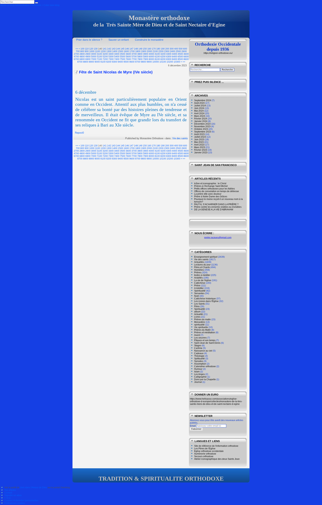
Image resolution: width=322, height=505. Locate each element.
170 (154, 49)
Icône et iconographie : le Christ (210, 183)
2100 (155, 51)
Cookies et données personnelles (21, 500)
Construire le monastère (149, 39)
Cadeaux (198, 353)
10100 (163, 62)
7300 (111, 59)
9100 (103, 62)
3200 (105, 54)
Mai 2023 (199, 142)
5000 (93, 56)
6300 (168, 56)
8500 (180, 59)
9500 (126, 62)
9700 (137, 62)
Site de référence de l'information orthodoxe (216, 446)
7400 (116, 59)
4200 (163, 54)
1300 (109, 51)
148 (136, 49)
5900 (145, 56)
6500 (180, 56)
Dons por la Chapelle (205, 379)
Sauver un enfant (118, 39)
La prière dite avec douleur (207, 194)
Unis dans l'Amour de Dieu (33, 487)
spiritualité (199, 324)
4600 (186, 54)
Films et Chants (202, 267)
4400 (174, 54)
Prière (197, 285)
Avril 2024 (199, 113)
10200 (170, 62)
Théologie (199, 356)
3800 (140, 54)
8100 (157, 59)
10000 (155, 62)
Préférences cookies (14, 503)
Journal (198, 382)
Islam (197, 371)
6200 (163, 56)
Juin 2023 (199, 139)
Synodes (198, 361)
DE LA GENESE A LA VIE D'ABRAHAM (213, 209)
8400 (174, 59)
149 (140, 49)
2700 (76, 54)
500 (181, 49)
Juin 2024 (199, 108)
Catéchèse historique (205, 298)
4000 (151, 54)
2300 (166, 51)
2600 (184, 51)
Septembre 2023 (202, 131)
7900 (145, 59)
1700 (132, 51)
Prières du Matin (202, 330)
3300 (111, 54)
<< (76, 49)
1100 (97, 51)
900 (87, 51)
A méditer (199, 288)
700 (78, 51)
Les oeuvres (200, 337)
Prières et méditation (204, 332)
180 (158, 49)
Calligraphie (200, 377)
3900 (145, 54)
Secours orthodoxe (203, 456)
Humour (198, 369)
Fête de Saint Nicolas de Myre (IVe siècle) (116, 72)
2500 (178, 51)
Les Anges (199, 374)
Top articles (10, 490)
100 (82, 49)
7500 (122, 59)
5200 (105, 56)
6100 (157, 56)
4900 (88, 56)
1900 (143, 51)
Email (193, 426)
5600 (128, 56)
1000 (91, 51)
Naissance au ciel (203, 350)
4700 (76, 56)
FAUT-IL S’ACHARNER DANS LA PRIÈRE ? (216, 204)
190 (163, 49)
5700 (134, 56)
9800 (143, 62)
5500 (122, 56)
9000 (97, 62)
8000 (151, 59)
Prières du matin (202, 319)
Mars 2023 (199, 147)
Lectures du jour (202, 264)
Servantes (199, 293)
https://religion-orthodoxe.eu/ (218, 53)
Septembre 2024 (202, 100)
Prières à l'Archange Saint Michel (211, 186)
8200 (163, 59)
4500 (180, 54)
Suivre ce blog (7, 5)
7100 (99, 59)
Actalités (198, 277)
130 (96, 49)
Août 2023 (199, 134)
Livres (197, 317)
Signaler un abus (13, 495)
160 (149, 49)
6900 (88, 59)
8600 (186, 59)
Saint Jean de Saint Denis (207, 343)
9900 (149, 62)
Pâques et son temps (204, 340)
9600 (132, 62)
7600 (128, 59)
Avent (197, 335)
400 (176, 49)
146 (127, 49)
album (197, 311)
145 (122, 49)
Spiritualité (199, 309)
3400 (116, 54)
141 (105, 49)
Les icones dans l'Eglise (206, 301)
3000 (93, 54)
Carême (198, 348)
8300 (168, 59)
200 (167, 49)
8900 (91, 62)
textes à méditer (202, 275)
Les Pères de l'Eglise (204, 448)
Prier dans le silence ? (89, 39)
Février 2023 (200, 150)
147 (131, 49)
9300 (114, 62)
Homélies (199, 270)
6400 (174, 56)
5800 (140, 56)
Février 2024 (200, 118)
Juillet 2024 (200, 105)
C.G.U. (7, 498)
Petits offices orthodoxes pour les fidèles (214, 188)
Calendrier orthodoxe (205, 366)
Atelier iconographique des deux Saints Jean (217, 459)
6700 (76, 59)
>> (184, 62)
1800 (138, 51)
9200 (108, 62)
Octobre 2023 (201, 129)
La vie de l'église (202, 280)
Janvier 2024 (200, 121)
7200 (105, 59)
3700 (134, 54)
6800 (82, 59)
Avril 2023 (199, 144)
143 (114, 49)
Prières (197, 272)
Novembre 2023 (202, 126)
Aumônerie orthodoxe (205, 453)
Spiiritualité (200, 290)
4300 (168, 54)
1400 (114, 51)
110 (87, 49)
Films (197, 306)
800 (82, 51)
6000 (151, 56)
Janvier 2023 (200, 152)
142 (109, 49)
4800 (82, 56)
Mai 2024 (199, 111)
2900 (88, 54)
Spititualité (199, 358)
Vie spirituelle (201, 327)
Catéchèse (199, 283)
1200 (103, 51)
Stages (197, 345)
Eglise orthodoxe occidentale (209, 451)
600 (185, 49)
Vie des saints (180, 138)
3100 (99, 54)
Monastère (199, 322)
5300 (111, 56)
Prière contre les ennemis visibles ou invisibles (218, 207)
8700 (80, 62)
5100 (99, 56)
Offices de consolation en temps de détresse (216, 191)
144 (118, 49)
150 (145, 49)
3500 (122, 54)
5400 (116, 56)
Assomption (200, 363)
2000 (149, 51)
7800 (140, 59)
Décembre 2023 (202, 124)
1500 (120, 51)
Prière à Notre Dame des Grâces (210, 196)
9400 (120, 62)
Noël (196, 296)
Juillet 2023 (200, 137)
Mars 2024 (199, 116)
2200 (161, 51)
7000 (93, 59)
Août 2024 (199, 103)
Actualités (199, 262)
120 (91, 49)
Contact (8, 492)
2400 (172, 51)
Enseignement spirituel (205, 257)
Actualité (198, 314)
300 (172, 49)
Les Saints (199, 304)
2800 (82, 54)
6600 (186, 56)
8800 (85, 62)
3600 (128, 54)
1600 (126, 51)
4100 (157, 54)
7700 (134, 59)
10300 (177, 62)
